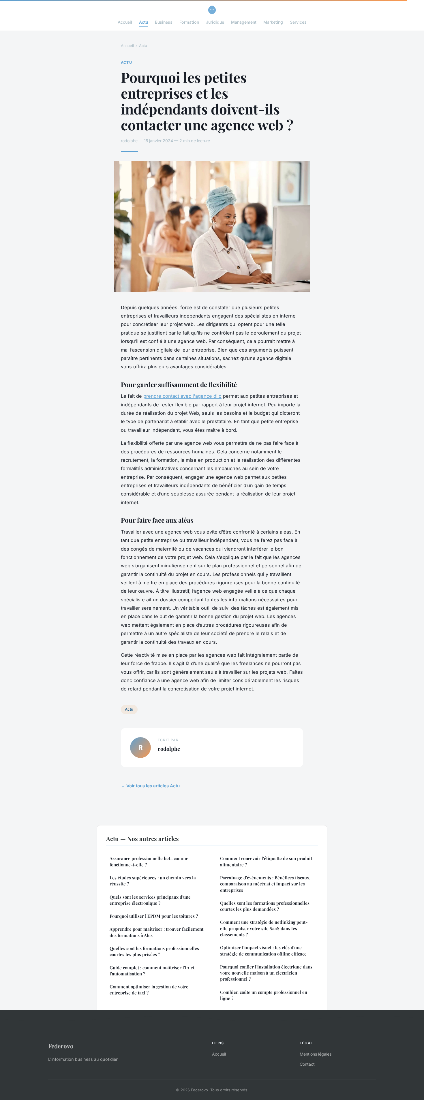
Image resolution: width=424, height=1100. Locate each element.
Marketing (273, 22)
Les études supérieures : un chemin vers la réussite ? (153, 881)
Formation (189, 22)
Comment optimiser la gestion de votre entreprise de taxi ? (149, 990)
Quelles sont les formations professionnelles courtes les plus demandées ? (264, 906)
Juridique (215, 22)
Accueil (125, 22)
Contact (307, 1064)
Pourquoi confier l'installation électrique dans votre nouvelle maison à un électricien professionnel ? (266, 973)
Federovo (61, 1046)
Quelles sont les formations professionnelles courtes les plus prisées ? (154, 951)
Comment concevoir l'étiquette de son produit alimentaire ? (266, 861)
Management (243, 22)
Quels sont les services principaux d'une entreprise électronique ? (150, 900)
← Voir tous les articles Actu (150, 786)
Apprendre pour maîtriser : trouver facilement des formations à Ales (156, 932)
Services (298, 22)
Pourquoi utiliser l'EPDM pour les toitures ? (154, 916)
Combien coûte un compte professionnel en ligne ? (263, 995)
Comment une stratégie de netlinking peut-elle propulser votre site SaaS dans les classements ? (263, 928)
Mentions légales (315, 1054)
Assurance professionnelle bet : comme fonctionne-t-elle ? (149, 861)
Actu (143, 22)
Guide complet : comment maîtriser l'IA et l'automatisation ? (152, 971)
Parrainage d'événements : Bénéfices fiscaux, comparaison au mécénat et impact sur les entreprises (265, 884)
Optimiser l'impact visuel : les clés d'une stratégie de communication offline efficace (263, 950)
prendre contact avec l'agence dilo (182, 396)
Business (163, 22)
